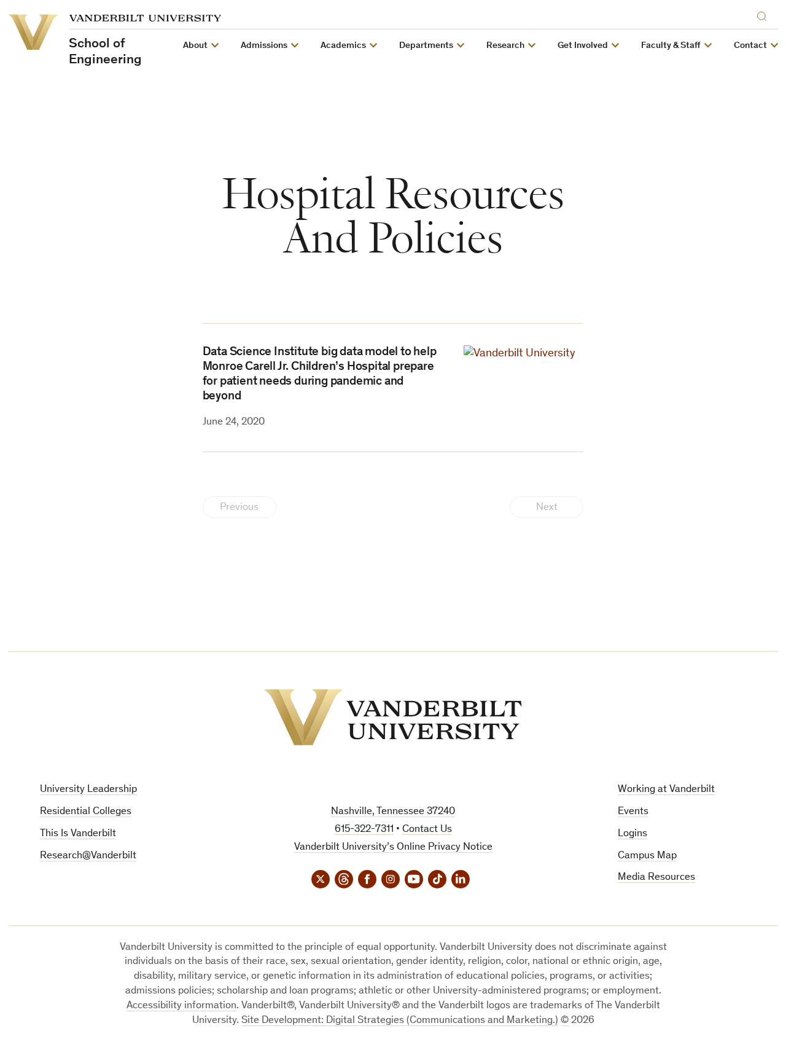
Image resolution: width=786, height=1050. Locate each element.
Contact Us (427, 830)
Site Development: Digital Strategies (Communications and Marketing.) (399, 1021)
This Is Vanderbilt (78, 834)
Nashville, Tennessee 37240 (393, 812)
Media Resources (656, 877)
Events (633, 812)
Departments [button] (426, 45)
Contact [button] (750, 45)
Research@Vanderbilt (88, 856)
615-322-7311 (364, 830)
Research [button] (505, 45)
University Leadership (88, 790)
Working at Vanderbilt (666, 790)
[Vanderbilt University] (393, 717)
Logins (632, 834)
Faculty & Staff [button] (671, 45)
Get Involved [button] (583, 45)
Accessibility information (181, 1006)
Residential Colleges (85, 812)
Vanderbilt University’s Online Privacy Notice (393, 847)
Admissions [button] (264, 45)
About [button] (195, 45)
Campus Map (647, 856)
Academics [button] (343, 45)
